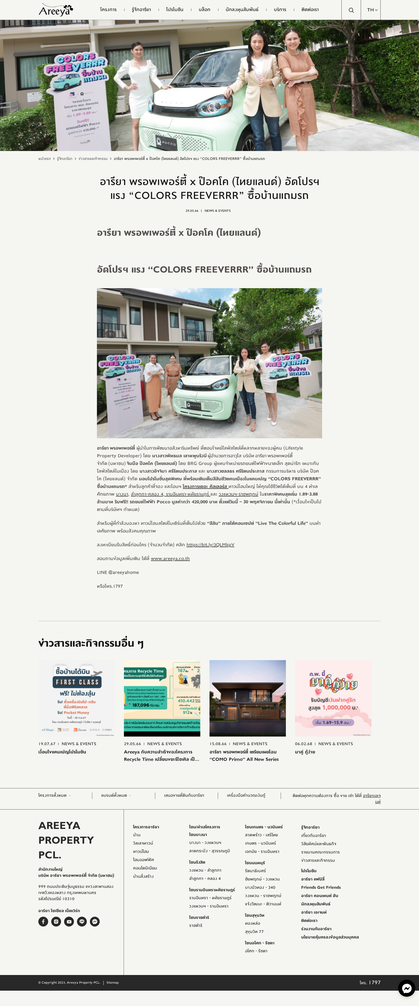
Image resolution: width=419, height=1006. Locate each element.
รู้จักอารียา (64, 158)
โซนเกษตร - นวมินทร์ (264, 827)
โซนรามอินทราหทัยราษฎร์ (212, 890)
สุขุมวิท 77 (254, 932)
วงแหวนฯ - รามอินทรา (209, 906)
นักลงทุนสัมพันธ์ (315, 904)
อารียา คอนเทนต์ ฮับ (319, 896)
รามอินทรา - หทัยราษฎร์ (210, 898)
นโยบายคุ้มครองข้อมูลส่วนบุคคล (330, 937)
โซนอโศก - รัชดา (260, 943)
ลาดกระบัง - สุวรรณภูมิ (209, 851)
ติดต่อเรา (309, 921)
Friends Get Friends (321, 887)
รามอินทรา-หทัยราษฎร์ (187, 494)
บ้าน (136, 835)
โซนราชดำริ (199, 918)
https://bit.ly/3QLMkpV (210, 544)
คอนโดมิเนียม (145, 868)
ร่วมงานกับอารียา (316, 929)
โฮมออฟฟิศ (143, 860)
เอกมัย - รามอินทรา (262, 852)
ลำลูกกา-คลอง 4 (147, 494)
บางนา (122, 494)
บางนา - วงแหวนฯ (205, 843)
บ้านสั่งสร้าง (143, 876)
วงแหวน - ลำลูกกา (205, 870)
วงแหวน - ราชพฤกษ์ (263, 896)
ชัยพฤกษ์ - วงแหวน (262, 879)
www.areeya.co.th (170, 558)
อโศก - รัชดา (256, 951)
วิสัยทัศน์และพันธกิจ (318, 844)
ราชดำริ (195, 926)
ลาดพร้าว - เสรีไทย (261, 835)
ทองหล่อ (252, 923)
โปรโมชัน (309, 871)
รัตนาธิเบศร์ (255, 871)
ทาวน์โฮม (141, 852)
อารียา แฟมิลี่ (313, 879)
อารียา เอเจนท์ (314, 912)
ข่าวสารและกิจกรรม (93, 158)
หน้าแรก (44, 158)
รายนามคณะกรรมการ (320, 852)
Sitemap (112, 982)
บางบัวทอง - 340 (260, 887)
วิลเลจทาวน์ (143, 843)
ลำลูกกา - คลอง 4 (205, 879)
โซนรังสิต (197, 862)
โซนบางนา (198, 835)
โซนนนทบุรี (255, 863)
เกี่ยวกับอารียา (313, 836)
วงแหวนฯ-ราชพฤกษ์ (238, 494)
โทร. (370, 983)
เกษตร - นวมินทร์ (260, 843)
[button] (371, 10)
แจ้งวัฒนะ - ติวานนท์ (263, 904)
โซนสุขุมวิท (254, 915)
